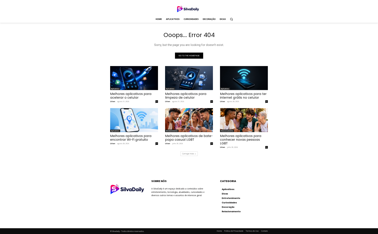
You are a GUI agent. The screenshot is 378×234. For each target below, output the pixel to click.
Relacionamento (227, 131)
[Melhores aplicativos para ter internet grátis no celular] (244, 78)
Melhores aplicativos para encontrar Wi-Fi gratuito (130, 138)
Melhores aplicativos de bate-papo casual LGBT (189, 138)
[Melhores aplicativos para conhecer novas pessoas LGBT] (244, 120)
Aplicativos (115, 89)
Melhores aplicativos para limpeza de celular (185, 96)
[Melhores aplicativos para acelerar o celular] (134, 78)
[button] (231, 19)
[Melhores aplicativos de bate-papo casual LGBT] (189, 120)
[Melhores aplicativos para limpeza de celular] (189, 78)
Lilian (112, 101)
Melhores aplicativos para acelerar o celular (130, 96)
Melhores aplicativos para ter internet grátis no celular (243, 96)
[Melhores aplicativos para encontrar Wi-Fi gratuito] (134, 120)
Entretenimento (172, 131)
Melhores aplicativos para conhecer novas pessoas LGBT (240, 139)
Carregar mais (188, 153)
